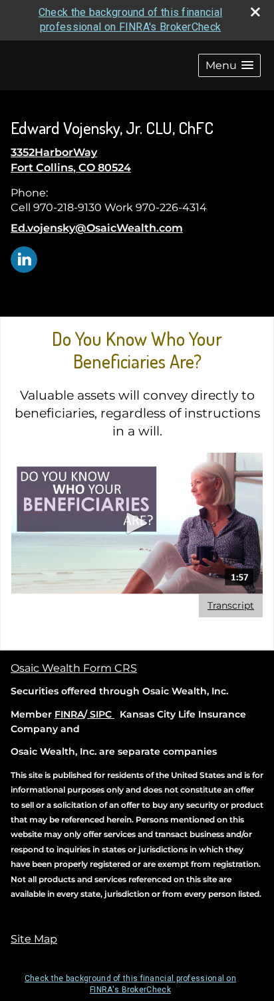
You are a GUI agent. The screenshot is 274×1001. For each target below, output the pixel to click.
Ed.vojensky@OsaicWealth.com (97, 228)
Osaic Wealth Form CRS (74, 668)
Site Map (34, 939)
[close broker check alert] (255, 12)
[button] (229, 65)
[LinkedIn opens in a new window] (24, 258)
